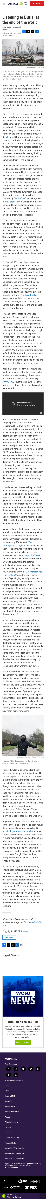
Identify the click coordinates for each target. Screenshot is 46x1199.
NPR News (9, 937)
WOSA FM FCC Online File (14, 1153)
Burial (5, 137)
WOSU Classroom (12, 1106)
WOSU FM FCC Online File (14, 1148)
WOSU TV (8, 1101)
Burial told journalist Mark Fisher (17, 831)
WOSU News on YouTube (23, 1022)
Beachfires (20, 198)
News (7, 1091)
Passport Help (10, 1143)
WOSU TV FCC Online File (14, 1159)
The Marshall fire (29, 295)
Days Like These (32, 555)
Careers (8, 1127)
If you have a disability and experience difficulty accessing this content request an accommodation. (23, 1165)
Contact (8, 1133)
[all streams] (42, 1196)
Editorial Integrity (11, 1122)
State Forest (9, 201)
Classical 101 (10, 1096)
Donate (38, 4)
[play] (3, 1196)
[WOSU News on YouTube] (23, 996)
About (7, 1117)
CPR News (23, 931)
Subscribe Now (23, 1042)
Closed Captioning (12, 1138)
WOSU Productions (12, 1112)
